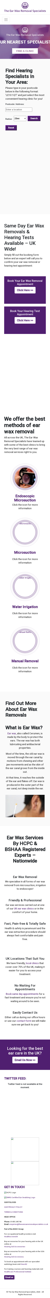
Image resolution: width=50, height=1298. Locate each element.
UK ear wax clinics (24, 908)
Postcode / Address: (14, 104)
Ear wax (12, 733)
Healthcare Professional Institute (17, 1272)
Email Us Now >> (25, 1060)
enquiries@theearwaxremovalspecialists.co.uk (28, 1224)
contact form (24, 1021)
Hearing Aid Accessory (13, 1257)
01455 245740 (15, 1222)
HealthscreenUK (11, 1237)
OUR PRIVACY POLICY (13, 1207)
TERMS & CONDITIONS (13, 1212)
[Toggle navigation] (6, 19)
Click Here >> (25, 290)
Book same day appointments (22, 994)
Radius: (8, 119)
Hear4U (24, 1264)
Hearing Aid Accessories (14, 1247)
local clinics (32, 963)
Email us (9, 1277)
